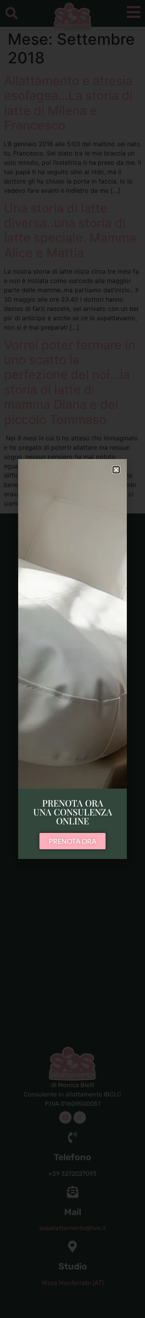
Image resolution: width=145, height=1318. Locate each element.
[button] (116, 470)
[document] (72, 659)
